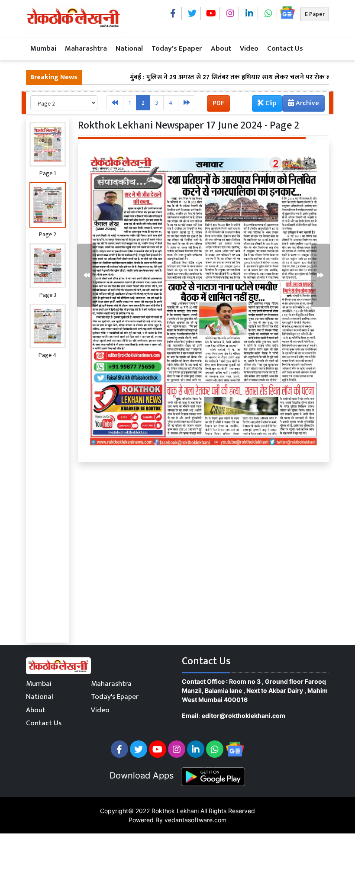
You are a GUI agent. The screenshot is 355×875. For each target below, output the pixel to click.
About (221, 48)
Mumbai (43, 48)
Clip (270, 103)
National (129, 48)
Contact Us (285, 48)
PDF (218, 103)
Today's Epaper (177, 48)
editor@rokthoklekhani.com (243, 715)
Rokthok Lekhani (175, 810)
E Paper (315, 14)
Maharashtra (86, 48)
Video (249, 48)
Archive (306, 103)
